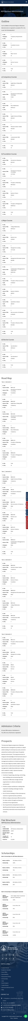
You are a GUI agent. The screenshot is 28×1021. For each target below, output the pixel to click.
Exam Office (4, 972)
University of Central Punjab (16, 1016)
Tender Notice (5, 985)
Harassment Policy (6, 976)
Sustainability (5, 974)
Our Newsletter (27, 496)
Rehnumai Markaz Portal (8, 987)
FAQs (3, 989)
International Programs (27, 522)
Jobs (3, 981)
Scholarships (5, 978)
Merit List (27, 512)
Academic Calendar (6, 970)
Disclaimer (15, 1018)
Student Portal (5, 967)
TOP (14, 1013)
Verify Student (5, 983)
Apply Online (27, 505)
